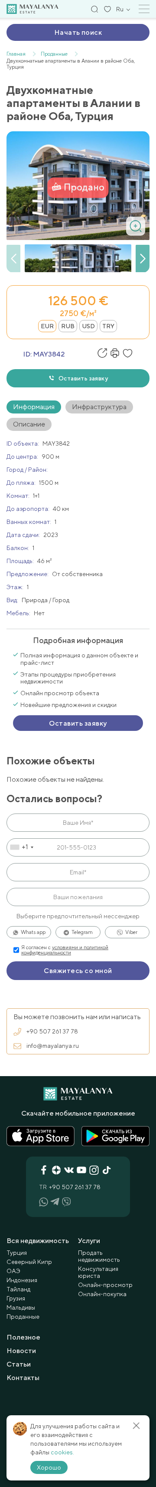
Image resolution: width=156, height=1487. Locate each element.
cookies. (62, 1452)
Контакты (22, 1378)
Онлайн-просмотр (105, 1284)
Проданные (22, 1316)
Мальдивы (20, 1307)
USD (88, 326)
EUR (47, 326)
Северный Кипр (29, 1261)
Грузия (15, 1298)
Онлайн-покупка (102, 1293)
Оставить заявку (83, 378)
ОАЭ (13, 1270)
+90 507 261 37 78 (52, 1031)
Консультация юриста (98, 1272)
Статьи (18, 1364)
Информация (34, 407)
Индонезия (21, 1280)
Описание (29, 424)
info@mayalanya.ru (52, 1045)
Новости (21, 1351)
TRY (108, 326)
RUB (68, 326)
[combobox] (21, 847)
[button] (143, 259)
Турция (16, 1252)
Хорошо (49, 1467)
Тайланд (18, 1289)
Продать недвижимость (99, 1256)
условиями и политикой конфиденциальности (64, 950)
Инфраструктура (99, 407)
